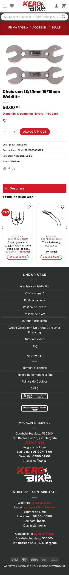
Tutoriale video (34, 339)
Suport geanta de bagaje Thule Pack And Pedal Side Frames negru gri (18, 245)
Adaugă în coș (35, 131)
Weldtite (15, 161)
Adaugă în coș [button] (18, 257)
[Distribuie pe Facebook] (9, 169)
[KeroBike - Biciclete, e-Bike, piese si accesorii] (34, 6)
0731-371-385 (41, 502)
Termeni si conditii (34, 368)
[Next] (66, 235)
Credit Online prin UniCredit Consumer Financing (34, 330)
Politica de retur (34, 300)
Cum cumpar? (34, 293)
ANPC (35, 388)
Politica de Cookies (34, 381)
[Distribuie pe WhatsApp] (4, 169)
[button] (5, 6)
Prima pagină (18, 27)
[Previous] (3, 235)
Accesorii (39, 27)
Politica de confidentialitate (34, 374)
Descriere (17, 188)
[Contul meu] (56, 6)
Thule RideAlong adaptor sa (51, 244)
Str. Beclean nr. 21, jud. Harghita (35, 543)
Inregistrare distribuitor (34, 286)
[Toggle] (6, 188)
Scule (56, 27)
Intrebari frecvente (34, 320)
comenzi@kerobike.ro (39, 507)
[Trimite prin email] (13, 169)
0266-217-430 (44, 533)
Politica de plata (34, 314)
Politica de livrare (34, 307)
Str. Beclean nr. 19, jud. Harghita (35, 438)
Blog (34, 346)
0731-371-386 (34, 442)
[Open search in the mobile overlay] (34, 16)
